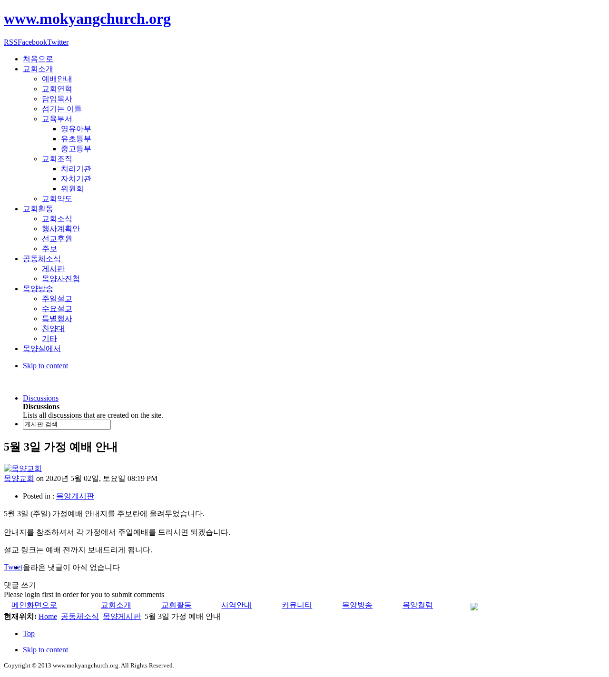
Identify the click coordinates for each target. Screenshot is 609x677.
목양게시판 (75, 496)
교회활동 (176, 605)
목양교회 (19, 478)
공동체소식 (80, 616)
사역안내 (236, 605)
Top (29, 633)
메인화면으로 (34, 605)
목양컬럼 (418, 605)
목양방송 (357, 605)
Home (48, 616)
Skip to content (45, 366)
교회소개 (116, 605)
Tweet (13, 567)
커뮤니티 (297, 605)
